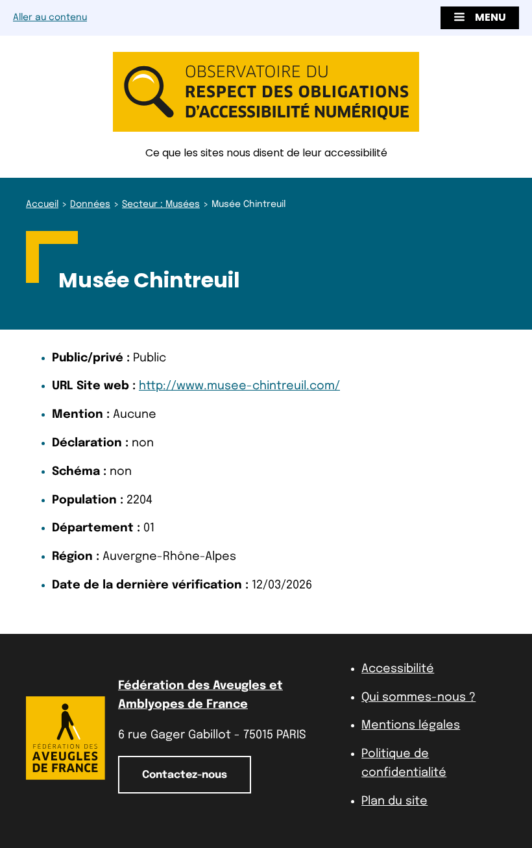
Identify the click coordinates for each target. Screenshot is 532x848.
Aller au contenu (50, 17)
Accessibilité (397, 669)
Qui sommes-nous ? (418, 697)
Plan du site (394, 801)
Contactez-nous (184, 775)
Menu (490, 17)
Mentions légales (410, 725)
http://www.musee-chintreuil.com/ (239, 386)
